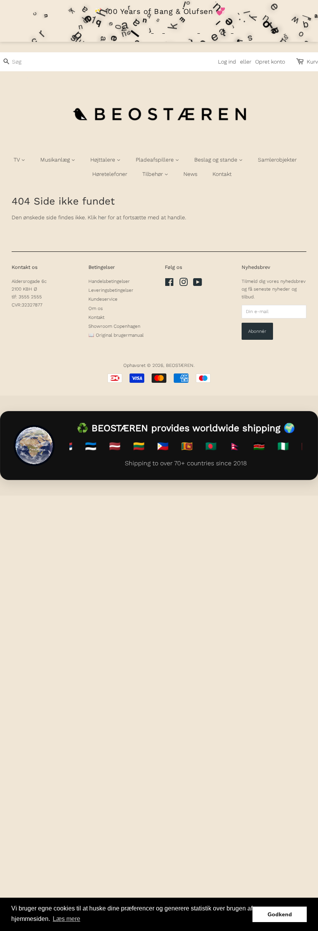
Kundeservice (103, 299)
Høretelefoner (109, 174)
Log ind (227, 62)
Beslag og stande (216, 160)
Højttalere (103, 160)
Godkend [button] (280, 914)
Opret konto (270, 62)
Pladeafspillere (155, 160)
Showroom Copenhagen (114, 326)
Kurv (312, 62)
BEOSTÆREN (180, 365)
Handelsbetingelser (109, 281)
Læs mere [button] (66, 919)
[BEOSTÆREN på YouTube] (197, 284)
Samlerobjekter (277, 160)
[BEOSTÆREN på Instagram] (183, 284)
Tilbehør (153, 174)
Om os (95, 308)
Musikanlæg (55, 160)
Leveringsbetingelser (110, 290)
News (190, 174)
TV (17, 160)
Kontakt (222, 174)
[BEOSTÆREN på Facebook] (169, 284)
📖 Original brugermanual (115, 335)
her (102, 217)
